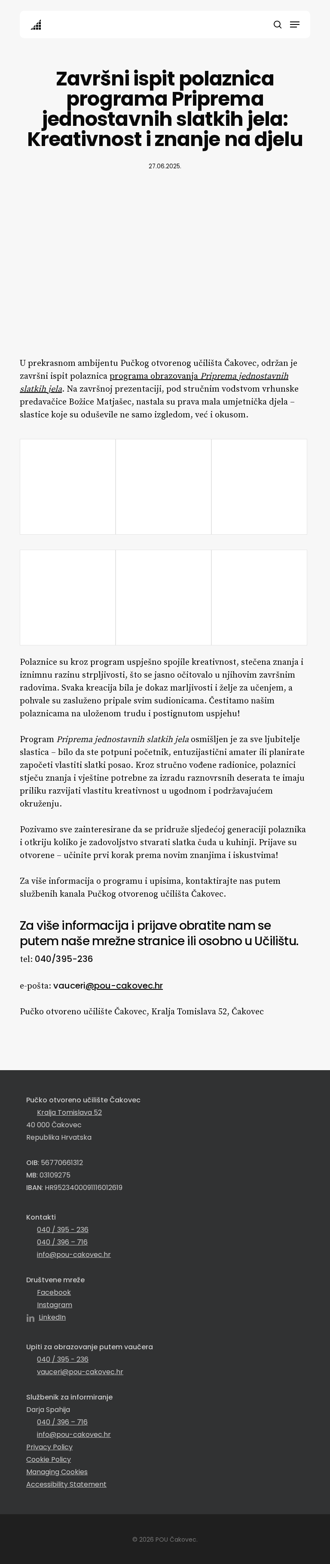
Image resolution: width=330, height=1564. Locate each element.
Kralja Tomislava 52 (69, 1112)
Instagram (54, 1305)
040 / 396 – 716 (62, 1242)
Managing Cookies (57, 1472)
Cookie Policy (48, 1459)
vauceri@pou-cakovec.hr (80, 1372)
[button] (294, 24)
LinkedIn (52, 1317)
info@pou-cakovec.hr (74, 1255)
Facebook (54, 1292)
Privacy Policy (49, 1447)
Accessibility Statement (66, 1484)
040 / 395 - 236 (63, 1230)
